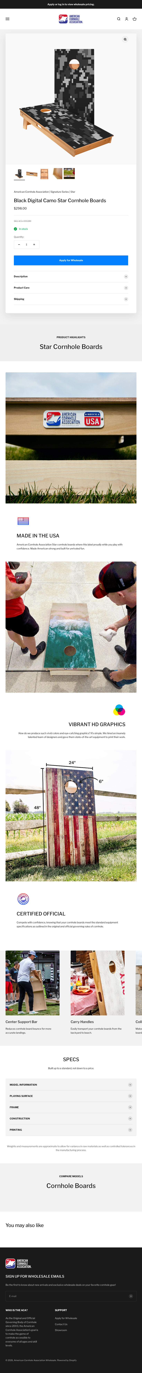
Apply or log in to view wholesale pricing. (71, 4)
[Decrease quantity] (19, 244)
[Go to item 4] (56, 174)
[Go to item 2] (31, 174)
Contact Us (61, 1324)
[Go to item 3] (44, 174)
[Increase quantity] (34, 244)
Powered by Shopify (67, 1360)
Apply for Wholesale (66, 1318)
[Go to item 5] (69, 174)
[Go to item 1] (19, 174)
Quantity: (19, 236)
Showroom (61, 1330)
